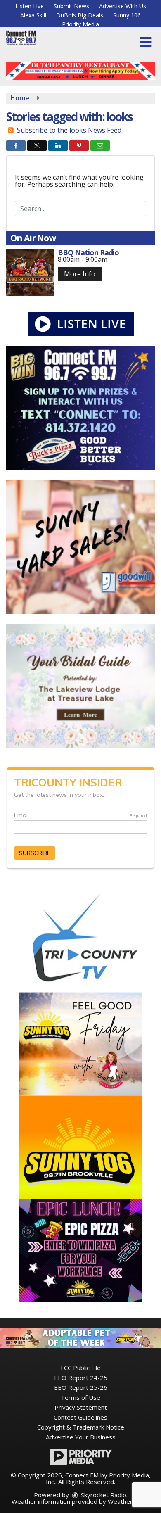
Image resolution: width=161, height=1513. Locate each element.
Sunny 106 (127, 15)
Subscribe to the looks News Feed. (70, 130)
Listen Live (29, 6)
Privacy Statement (80, 1407)
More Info (79, 273)
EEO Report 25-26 (80, 1387)
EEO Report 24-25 (80, 1377)
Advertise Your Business (81, 1437)
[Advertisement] (80, 71)
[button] (145, 42)
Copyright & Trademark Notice (80, 1427)
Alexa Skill (33, 15)
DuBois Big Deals (79, 15)
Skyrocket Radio (102, 1495)
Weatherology (128, 1501)
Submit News (71, 6)
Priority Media (80, 24)
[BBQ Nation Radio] (30, 272)
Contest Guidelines (80, 1417)
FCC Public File (81, 1367)
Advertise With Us (122, 6)
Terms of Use (80, 1397)
